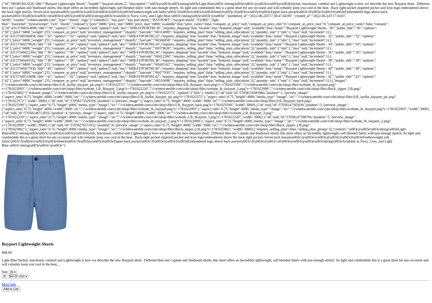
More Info (9, 284)
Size (5, 272)
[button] (216, 293)
